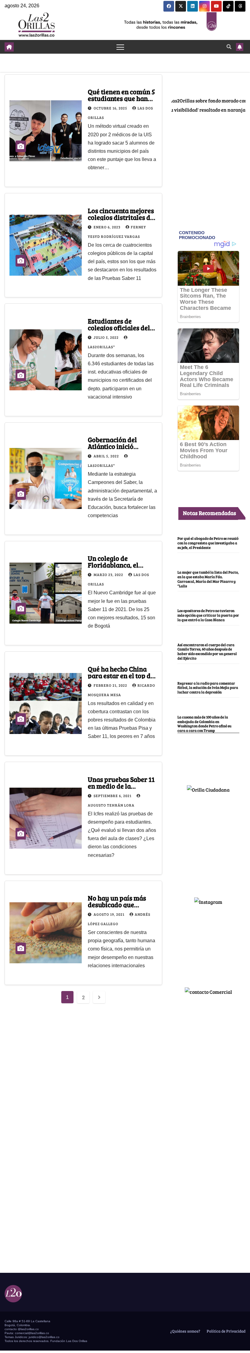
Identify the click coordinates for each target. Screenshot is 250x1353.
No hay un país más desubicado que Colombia (117, 904)
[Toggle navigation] (120, 47)
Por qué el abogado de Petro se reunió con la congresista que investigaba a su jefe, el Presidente (207, 543)
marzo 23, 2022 (109, 574)
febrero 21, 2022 (111, 685)
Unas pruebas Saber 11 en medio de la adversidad (121, 786)
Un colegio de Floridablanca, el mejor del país (113, 564)
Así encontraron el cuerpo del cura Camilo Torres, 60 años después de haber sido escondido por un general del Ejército (207, 651)
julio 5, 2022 (107, 337)
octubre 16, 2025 (111, 108)
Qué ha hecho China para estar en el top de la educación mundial (121, 675)
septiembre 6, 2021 (113, 795)
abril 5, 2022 (107, 455)
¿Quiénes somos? (184, 1331)
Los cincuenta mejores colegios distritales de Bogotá (121, 217)
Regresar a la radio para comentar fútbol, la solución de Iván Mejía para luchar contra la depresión (207, 688)
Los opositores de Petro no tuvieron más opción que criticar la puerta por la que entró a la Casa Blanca (208, 615)
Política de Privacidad (225, 1331)
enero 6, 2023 (107, 226)
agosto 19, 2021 (109, 914)
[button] (229, 46)
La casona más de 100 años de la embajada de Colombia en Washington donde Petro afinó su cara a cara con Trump (204, 723)
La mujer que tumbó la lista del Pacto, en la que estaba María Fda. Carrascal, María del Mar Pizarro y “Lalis (208, 579)
